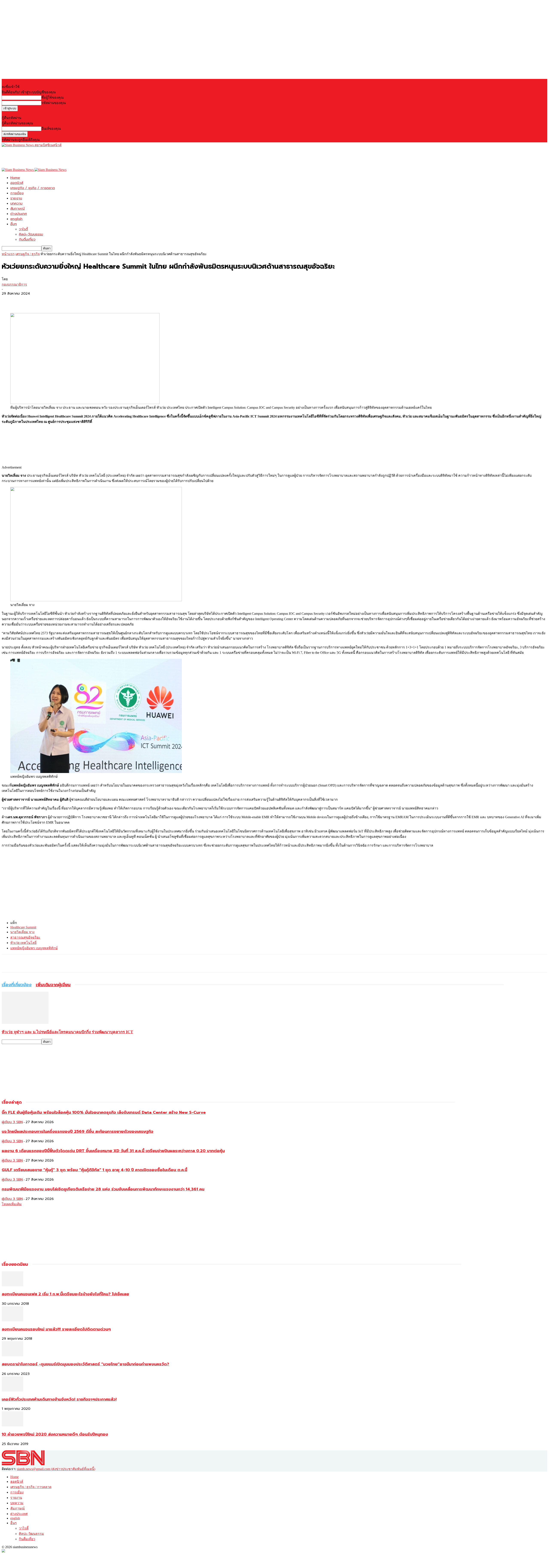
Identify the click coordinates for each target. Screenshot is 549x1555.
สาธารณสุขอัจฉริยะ (25, 937)
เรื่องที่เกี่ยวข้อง (17, 984)
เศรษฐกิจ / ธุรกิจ (27, 254)
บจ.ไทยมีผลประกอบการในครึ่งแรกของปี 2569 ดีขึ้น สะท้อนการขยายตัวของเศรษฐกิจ (77, 1132)
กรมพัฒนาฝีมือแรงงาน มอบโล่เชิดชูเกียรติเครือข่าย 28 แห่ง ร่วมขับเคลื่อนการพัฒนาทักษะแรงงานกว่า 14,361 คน (103, 1189)
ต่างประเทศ (18, 213)
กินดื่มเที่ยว (27, 239)
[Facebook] (9, 300)
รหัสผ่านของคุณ (53, 103)
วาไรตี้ (23, 229)
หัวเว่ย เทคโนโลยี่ (23, 943)
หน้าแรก (8, 254)
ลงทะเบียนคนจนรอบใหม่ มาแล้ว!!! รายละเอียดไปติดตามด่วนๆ (56, 1329)
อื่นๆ (13, 224)
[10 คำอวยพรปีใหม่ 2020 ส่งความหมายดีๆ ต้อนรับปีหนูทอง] (12, 1425)
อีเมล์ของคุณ (51, 128)
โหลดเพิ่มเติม (12, 1204)
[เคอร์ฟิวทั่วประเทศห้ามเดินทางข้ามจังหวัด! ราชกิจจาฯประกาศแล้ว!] (12, 1390)
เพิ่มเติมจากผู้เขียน (53, 984)
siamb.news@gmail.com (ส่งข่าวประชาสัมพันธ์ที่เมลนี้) (56, 1469)
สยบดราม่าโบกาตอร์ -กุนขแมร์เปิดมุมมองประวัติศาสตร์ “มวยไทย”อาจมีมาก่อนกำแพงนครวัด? (85, 1364)
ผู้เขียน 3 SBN (12, 1122)
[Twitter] (24, 300)
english (16, 218)
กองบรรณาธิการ (14, 284)
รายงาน (16, 198)
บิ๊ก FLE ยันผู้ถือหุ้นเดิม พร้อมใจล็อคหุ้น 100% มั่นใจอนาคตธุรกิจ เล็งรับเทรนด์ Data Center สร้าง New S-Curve (104, 1112)
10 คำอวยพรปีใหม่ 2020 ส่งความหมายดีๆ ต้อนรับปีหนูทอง (55, 1434)
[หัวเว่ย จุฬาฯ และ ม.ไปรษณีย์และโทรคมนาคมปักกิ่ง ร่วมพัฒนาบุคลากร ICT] (25, 1023)
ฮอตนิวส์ (16, 182)
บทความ (16, 203)
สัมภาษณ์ (17, 208)
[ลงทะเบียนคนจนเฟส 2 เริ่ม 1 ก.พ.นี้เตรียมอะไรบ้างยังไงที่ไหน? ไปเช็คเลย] (12, 1285)
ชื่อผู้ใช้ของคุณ (52, 97)
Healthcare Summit (23, 927)
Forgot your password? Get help (23, 113)
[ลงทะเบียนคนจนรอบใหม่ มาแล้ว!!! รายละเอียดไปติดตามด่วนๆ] (12, 1320)
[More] (40, 300)
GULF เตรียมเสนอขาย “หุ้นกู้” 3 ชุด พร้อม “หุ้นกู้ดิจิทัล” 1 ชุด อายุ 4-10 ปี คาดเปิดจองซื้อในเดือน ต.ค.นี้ (94, 1170)
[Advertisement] (80, 157)
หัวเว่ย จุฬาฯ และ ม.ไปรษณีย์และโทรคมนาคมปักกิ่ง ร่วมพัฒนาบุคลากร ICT (67, 1032)
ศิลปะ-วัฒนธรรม (31, 234)
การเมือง (17, 193)
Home (15, 177)
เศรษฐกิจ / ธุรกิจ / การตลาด (32, 188)
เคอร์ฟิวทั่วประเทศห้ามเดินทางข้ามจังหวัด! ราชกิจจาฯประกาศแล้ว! (59, 1399)
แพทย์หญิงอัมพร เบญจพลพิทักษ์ (34, 948)
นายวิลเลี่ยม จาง (22, 932)
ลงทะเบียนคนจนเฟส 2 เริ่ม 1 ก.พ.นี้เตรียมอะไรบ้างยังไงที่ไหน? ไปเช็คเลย (65, 1294)
